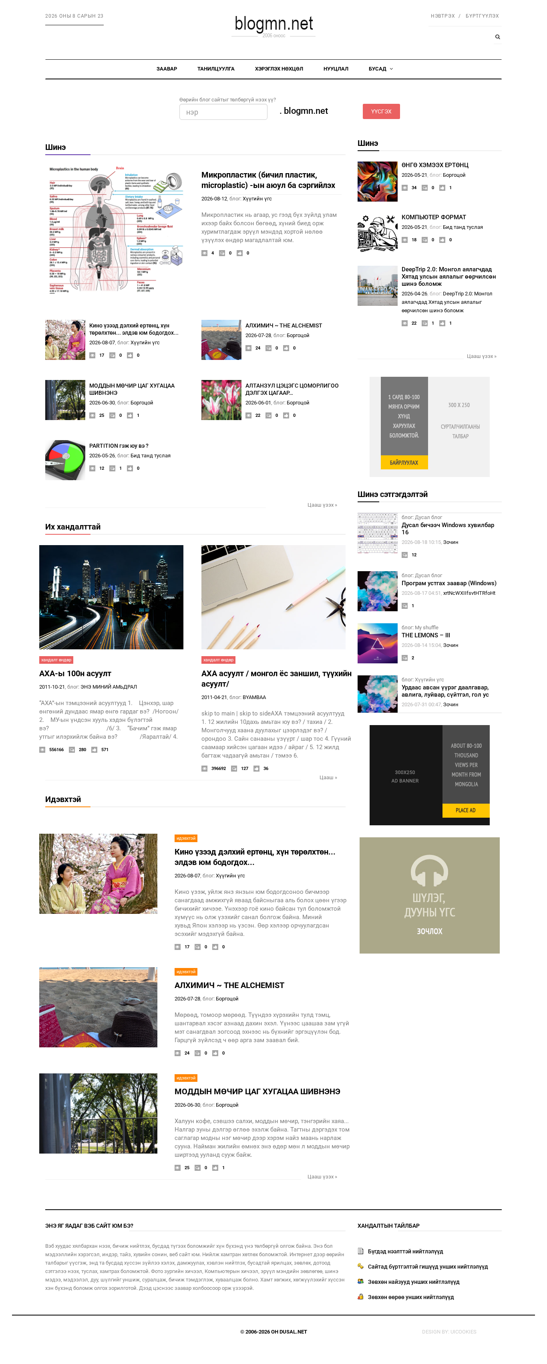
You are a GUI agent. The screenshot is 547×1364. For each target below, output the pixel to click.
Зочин (451, 542)
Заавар (167, 69)
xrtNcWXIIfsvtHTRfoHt (469, 593)
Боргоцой (298, 335)
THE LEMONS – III (426, 635)
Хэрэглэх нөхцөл (279, 69)
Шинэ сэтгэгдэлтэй (393, 494)
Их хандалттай (73, 526)
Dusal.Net (293, 1332)
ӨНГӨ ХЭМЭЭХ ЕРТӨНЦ (435, 165)
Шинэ (55, 147)
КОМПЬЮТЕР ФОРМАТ (434, 217)
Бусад (378, 69)
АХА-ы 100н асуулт (75, 673)
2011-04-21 (214, 697)
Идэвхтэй (63, 799)
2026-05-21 (414, 175)
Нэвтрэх (443, 16)
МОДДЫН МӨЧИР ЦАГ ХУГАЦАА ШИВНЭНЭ (257, 1091)
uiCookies (463, 1332)
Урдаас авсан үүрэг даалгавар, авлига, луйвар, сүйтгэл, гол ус (445, 691)
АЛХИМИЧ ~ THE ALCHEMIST (283, 325)
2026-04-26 (414, 294)
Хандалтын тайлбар (389, 1226)
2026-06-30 (102, 403)
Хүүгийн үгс (257, 199)
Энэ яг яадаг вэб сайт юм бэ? (89, 1226)
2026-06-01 (258, 403)
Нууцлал (336, 69)
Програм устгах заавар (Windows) (449, 583)
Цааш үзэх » (322, 505)
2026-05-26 (102, 456)
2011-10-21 (52, 687)
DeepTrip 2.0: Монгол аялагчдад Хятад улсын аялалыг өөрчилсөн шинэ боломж (449, 276)
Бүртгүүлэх (482, 16)
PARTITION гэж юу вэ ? (119, 446)
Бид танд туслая (151, 456)
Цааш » (328, 777)
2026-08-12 (214, 199)
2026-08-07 (102, 342)
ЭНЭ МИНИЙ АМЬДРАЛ (108, 687)
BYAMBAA (254, 697)
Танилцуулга (216, 69)
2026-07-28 (258, 335)
